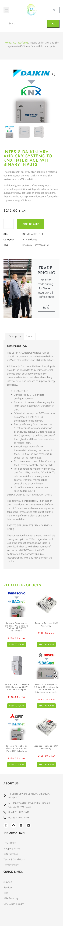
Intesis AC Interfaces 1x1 (35, 245)
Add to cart (31, 224)
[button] (6, 10)
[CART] (54, 10)
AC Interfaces (20, 43)
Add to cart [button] (16, 644)
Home (8, 43)
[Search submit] (53, 24)
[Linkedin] (28, 825)
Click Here (46, 306)
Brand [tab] (29, 336)
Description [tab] (15, 336)
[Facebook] (13, 825)
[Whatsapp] (6, 825)
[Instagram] (21, 825)
